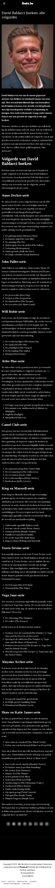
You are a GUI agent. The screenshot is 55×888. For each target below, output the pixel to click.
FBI (48, 371)
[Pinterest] (25, 824)
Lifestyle (11, 881)
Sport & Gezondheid (12, 884)
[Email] (47, 824)
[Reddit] (41, 824)
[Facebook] (8, 824)
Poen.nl (24, 867)
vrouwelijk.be (27, 876)
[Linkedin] (30, 824)
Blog (4, 881)
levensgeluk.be (27, 873)
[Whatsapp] (36, 824)
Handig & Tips (22, 881)
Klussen (33, 881)
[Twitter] (19, 824)
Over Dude (26, 884)
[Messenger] (14, 824)
